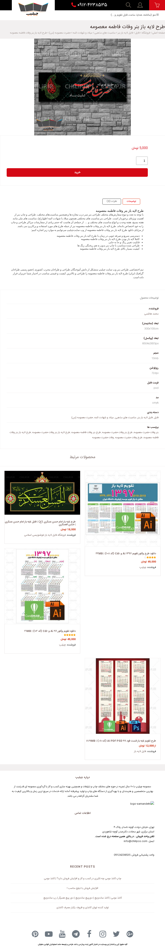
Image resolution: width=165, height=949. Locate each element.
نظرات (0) (112, 201)
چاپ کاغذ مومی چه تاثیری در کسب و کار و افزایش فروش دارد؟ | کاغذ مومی (82, 878)
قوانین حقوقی (43, 944)
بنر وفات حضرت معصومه (146, 432)
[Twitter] (116, 934)
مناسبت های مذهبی (105, 33)
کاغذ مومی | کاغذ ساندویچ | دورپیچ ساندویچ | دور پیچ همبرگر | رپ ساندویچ (82, 898)
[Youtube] (62, 934)
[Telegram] (76, 934)
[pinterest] (35, 934)
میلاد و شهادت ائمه (82, 33)
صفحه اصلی (158, 33)
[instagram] (103, 934)
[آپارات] (49, 934)
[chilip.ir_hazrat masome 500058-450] (82, 87)
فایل (137, 33)
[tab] (131, 201)
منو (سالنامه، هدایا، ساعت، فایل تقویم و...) (133, 15)
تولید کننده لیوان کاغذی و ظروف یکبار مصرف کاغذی (83, 907)
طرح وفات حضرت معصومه (128, 437)
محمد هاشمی (151, 314)
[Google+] (130, 934)
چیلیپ (142, 567)
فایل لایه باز (140, 751)
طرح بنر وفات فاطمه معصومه (86, 432)
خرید (77, 172)
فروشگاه (146, 33)
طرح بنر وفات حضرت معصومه (117, 432)
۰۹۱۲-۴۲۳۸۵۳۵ (91, 5)
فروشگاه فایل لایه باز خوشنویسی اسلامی (45, 535)
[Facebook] (89, 934)
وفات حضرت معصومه (103, 437)
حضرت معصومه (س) (60, 33)
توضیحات (131, 201)
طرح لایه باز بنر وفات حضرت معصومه (51, 432)
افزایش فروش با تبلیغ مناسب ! (82, 888)
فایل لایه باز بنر (125, 33)
